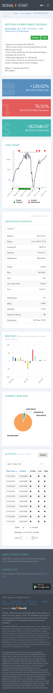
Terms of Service (31, 601)
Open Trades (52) (14, 464)
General (10, 229)
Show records (26, 527)
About (4, 601)
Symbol (22, 471)
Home (16, 13)
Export (43, 455)
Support (45, 601)
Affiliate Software (8, 604)
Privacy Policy (16, 601)
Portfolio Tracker (21, 604)
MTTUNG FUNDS (41, 13)
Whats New (33, 604)
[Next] (33, 538)
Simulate (35, 38)
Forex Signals (26, 13)
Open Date (10, 471)
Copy (44, 38)
